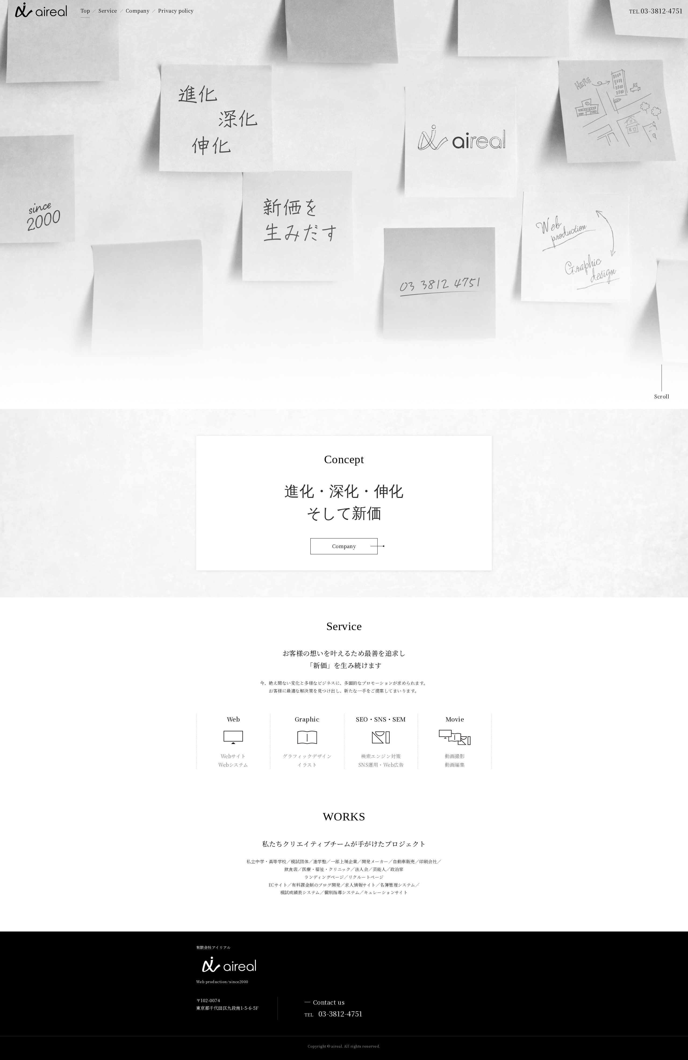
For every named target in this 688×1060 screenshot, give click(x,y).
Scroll (661, 396)
